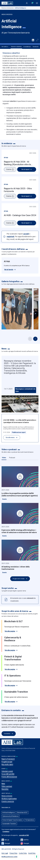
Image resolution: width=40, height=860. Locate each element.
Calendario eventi (7, 771)
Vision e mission (7, 796)
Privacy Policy (13, 853)
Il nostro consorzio (8, 801)
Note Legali (5, 853)
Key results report (7, 764)
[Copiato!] (37, 40)
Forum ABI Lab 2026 (8, 774)
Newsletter (5, 789)
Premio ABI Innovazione (9, 776)
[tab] (4, 458)
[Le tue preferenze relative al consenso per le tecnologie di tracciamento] (36, 856)
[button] (35, 339)
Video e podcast (7, 786)
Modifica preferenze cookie (9, 856)
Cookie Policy (23, 853)
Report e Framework (8, 759)
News (3, 783)
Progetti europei (7, 761)
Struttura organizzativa (9, 798)
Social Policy (31, 853)
